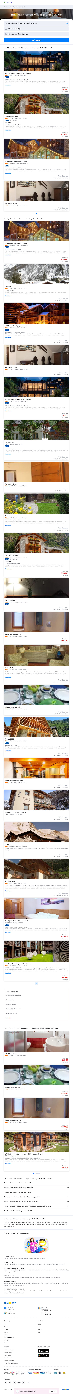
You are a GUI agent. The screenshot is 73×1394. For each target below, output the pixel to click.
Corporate (6, 1332)
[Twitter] (9, 1382)
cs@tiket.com (11, 1313)
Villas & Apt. (41, 1329)
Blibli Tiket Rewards (9, 1337)
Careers (6, 1329)
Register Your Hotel (9, 1360)
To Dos (39, 1332)
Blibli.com (6, 1343)
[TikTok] (28, 1382)
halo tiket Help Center (9, 1350)
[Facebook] (5, 1382)
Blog (5, 1324)
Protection (6, 1340)
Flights (39, 1324)
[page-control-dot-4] (37, 1173)
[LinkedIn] (14, 1382)
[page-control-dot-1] (36, 213)
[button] (36, 1183)
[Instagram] (23, 1382)
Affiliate (6, 1335)
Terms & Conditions (9, 1358)
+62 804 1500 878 (46, 1310)
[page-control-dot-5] (38, 1173)
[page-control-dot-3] (36, 1173)
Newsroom (7, 1327)
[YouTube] (19, 1382)
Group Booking (8, 1352)
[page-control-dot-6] (39, 1173)
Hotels (39, 1327)
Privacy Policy (7, 1355)
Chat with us (11, 1309)
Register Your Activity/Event (11, 1363)
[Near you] (67, 23)
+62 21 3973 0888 (46, 1314)
